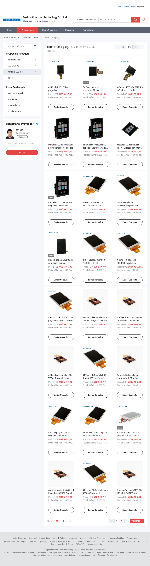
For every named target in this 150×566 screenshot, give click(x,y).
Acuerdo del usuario (49, 538)
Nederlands (142, 541)
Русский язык (113, 541)
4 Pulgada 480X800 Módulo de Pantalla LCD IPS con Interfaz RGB (129, 320)
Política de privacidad (68, 538)
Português (91, 541)
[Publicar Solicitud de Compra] (144, 20)
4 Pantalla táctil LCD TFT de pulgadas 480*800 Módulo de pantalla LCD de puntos (60, 320)
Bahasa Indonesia (95, 544)
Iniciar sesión (123, 6)
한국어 (124, 541)
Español (71, 541)
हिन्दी (52, 544)
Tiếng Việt (80, 544)
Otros (10, 77)
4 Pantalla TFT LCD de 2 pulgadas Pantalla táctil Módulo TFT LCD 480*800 (128, 435)
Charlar (23, 137)
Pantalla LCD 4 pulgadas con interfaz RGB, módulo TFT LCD (128, 378)
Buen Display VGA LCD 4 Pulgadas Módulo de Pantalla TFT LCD (59, 435)
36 (63, 521)
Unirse (133, 6)
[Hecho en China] (22, 5)
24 (57, 521)
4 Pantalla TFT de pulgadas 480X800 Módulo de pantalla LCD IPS (95, 435)
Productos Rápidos (116, 538)
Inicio (9, 30)
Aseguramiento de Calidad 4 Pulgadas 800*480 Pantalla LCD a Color (61, 493)
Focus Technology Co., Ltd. (69, 549)
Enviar (22, 152)
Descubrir (69, 30)
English (24, 541)
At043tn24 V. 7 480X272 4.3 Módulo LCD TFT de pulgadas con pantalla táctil (130, 90)
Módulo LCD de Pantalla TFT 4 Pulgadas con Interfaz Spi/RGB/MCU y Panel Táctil (130, 147)
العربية (132, 541)
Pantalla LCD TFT (15, 71)
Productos (29, 30)
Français (61, 541)
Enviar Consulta (61, 107)
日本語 (52, 541)
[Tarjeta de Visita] (37, 124)
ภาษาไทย (61, 544)
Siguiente (135, 520)
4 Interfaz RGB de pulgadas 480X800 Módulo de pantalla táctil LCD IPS (95, 493)
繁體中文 (43, 541)
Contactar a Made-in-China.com (92, 538)
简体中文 (33, 541)
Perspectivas (132, 538)
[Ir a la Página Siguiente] (141, 47)
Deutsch (81, 541)
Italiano (101, 541)
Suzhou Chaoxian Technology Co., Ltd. (45, 17)
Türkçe (70, 544)
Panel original (13, 59)
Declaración (33, 538)
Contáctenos (88, 30)
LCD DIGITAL (13, 65)
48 (69, 521)
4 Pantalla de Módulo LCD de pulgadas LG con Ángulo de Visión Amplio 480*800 (95, 147)
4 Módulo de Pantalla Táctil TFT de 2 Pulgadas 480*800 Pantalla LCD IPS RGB (95, 320)
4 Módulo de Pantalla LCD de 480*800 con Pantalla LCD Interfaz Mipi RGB (94, 378)
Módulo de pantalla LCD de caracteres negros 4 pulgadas (60, 262)
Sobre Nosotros (49, 30)
